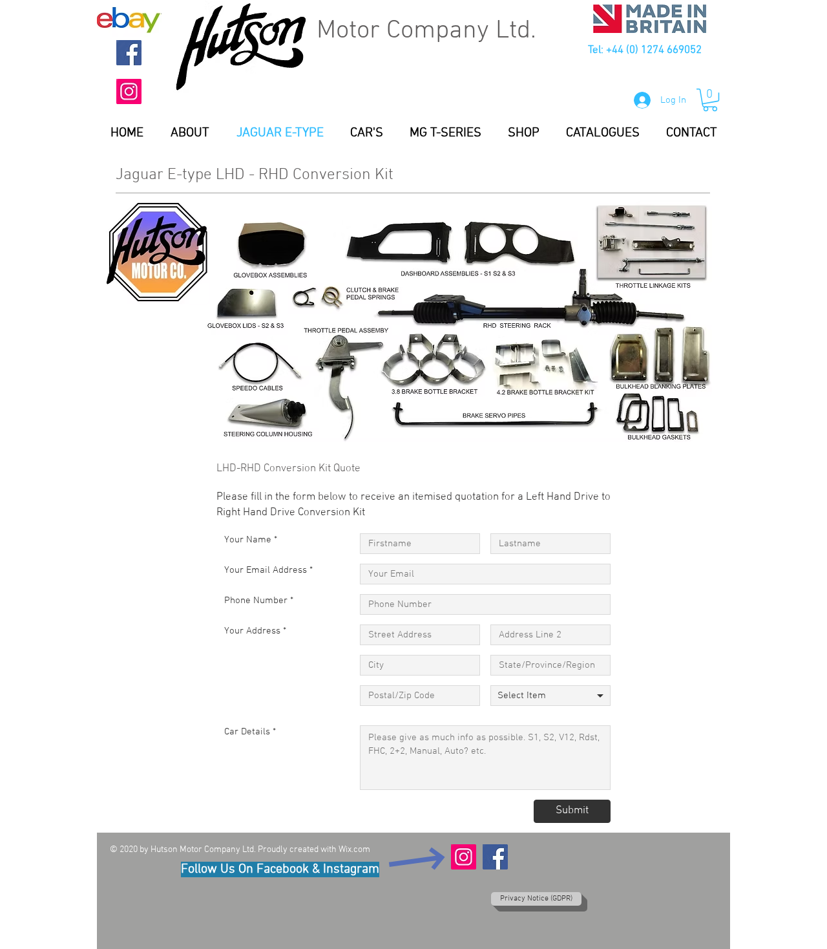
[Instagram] (128, 91)
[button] (710, 100)
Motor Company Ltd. (426, 31)
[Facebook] (128, 52)
